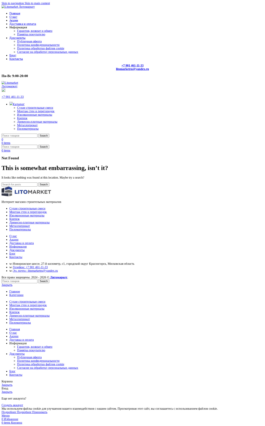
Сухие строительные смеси (35, 107)
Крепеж (22, 118)
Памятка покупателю (31, 34)
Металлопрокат (27, 125)
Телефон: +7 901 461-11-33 (30, 267)
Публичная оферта (29, 41)
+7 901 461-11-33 (13, 96)
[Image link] (26, 195)
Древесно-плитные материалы (37, 121)
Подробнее (16, 412)
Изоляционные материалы (34, 114)
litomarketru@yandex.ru (132, 69)
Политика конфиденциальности (38, 44)
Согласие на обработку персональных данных (47, 51)
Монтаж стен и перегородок (36, 111)
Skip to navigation (13, 3)
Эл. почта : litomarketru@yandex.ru (35, 270)
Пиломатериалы (28, 128)
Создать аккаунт (12, 405)
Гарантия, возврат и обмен (34, 30)
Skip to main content (37, 3)
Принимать (39, 412)
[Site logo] (18, 6)
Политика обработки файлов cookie (40, 48)
